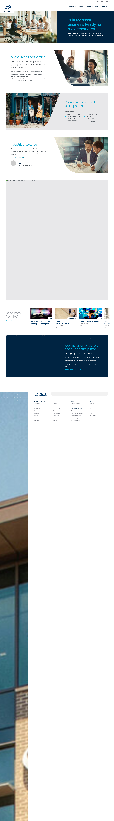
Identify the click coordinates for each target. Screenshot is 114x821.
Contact (102, 1)
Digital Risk (36, 410)
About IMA (92, 403)
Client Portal (108, 1)
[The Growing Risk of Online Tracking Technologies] (41, 313)
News (98, 1)
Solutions (80, 6)
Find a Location (93, 415)
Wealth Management (76, 418)
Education (36, 413)
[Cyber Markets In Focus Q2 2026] (90, 313)
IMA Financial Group (7, 7)
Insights (89, 6)
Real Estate (55, 418)
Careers (104, 6)
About (96, 6)
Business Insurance (75, 403)
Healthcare (36, 420)
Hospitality (55, 403)
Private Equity (56, 415)
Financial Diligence (75, 420)
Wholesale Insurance (76, 415)
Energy (36, 415)
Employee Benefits (75, 406)
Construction (37, 406)
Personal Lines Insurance (76, 410)
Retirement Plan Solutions (77, 413)
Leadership (92, 406)
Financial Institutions (39, 418)
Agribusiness (37, 403)
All (9, 320)
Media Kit (92, 413)
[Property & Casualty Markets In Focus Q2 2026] (66, 313)
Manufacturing (56, 408)
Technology (55, 420)
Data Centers (37, 408)
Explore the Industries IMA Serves (19, 157)
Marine (54, 410)
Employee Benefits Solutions (72, 369)
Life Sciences (56, 406)
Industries (71, 6)
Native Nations (56, 413)
